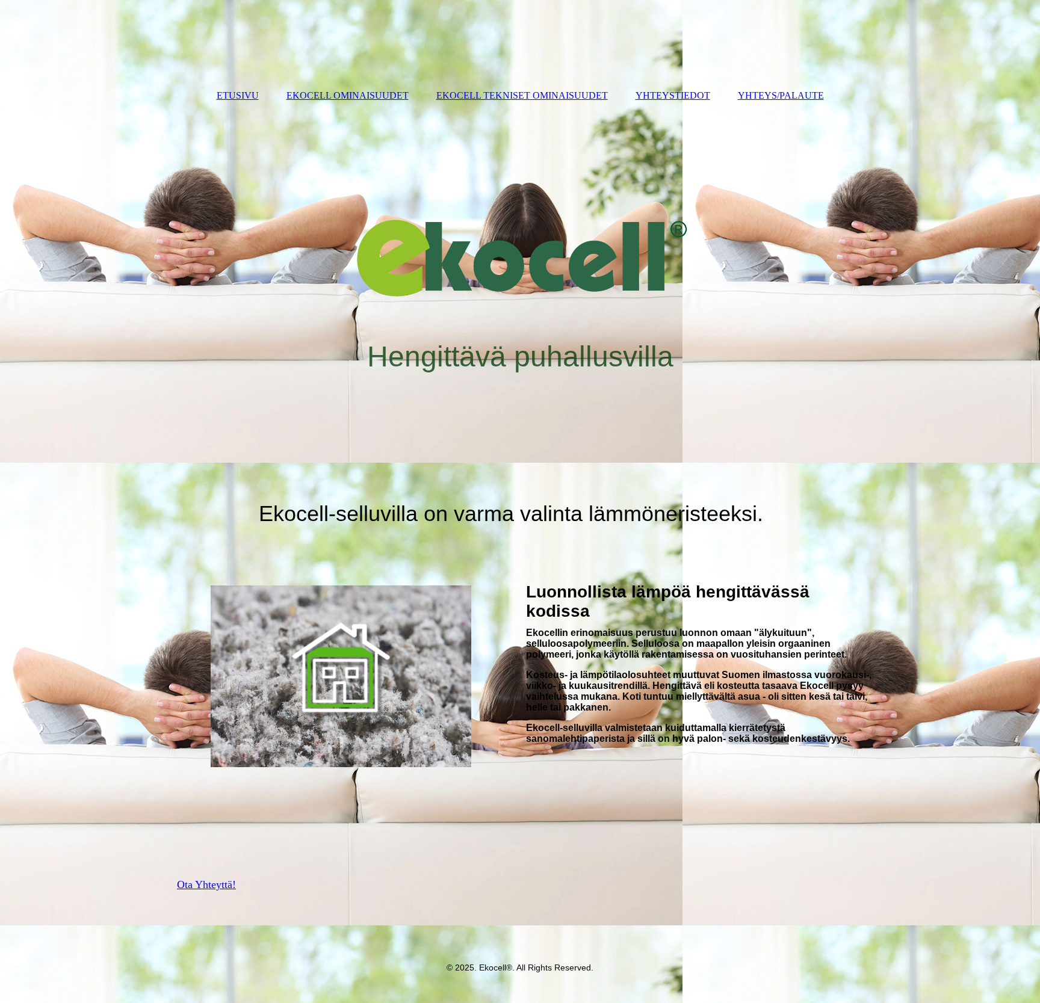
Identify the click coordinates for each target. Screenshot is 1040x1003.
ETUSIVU (238, 95)
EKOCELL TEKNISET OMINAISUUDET (522, 95)
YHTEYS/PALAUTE (781, 95)
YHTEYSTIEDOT (673, 95)
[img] (520, 293)
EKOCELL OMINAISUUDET (347, 95)
